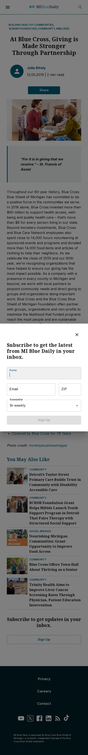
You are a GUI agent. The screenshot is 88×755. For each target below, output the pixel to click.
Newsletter (16, 399)
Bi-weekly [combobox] (18, 405)
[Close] (77, 334)
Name (13, 370)
